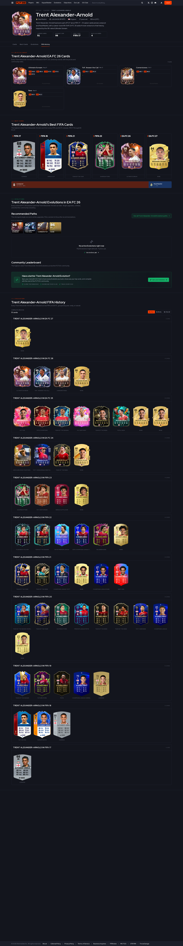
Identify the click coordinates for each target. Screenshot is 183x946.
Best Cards (24, 44)
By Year (151, 312)
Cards (15, 44)
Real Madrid (42, 19)
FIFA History (45, 44)
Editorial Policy (56, 944)
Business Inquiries (99, 944)
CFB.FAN (133, 944)
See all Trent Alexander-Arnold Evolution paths (151, 216)
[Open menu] (12, 2)
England (73, 19)
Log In (168, 3)
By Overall (167, 312)
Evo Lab (77, 3)
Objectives (67, 3)
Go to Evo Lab (91, 252)
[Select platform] (161, 2)
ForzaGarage (144, 944)
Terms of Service (84, 944)
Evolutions (57, 3)
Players (31, 3)
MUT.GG (123, 944)
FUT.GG (39, 10)
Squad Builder (46, 3)
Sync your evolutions (158, 280)
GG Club (85, 3)
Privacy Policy (69, 944)
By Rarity (158, 312)
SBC (37, 3)
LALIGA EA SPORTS (58, 19)
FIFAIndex (113, 944)
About (45, 944)
